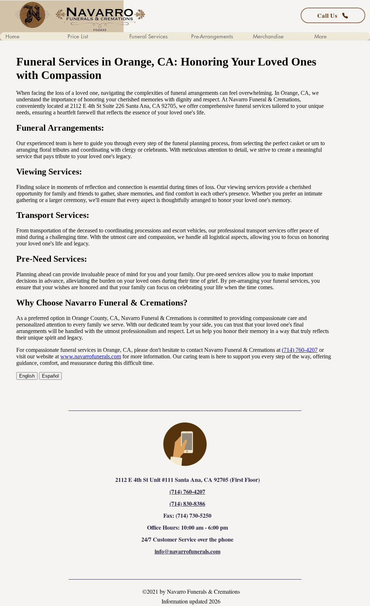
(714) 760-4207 (187, 491)
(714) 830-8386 (187, 503)
